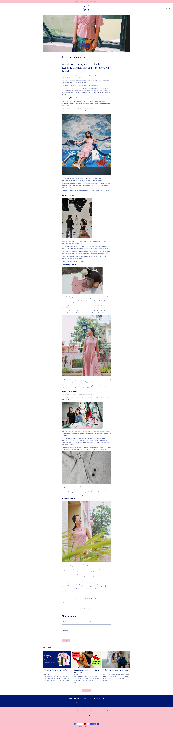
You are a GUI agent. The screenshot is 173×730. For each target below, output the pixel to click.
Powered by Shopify (90, 726)
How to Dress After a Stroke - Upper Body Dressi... (86, 671)
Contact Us (108, 710)
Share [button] (64, 602)
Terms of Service (100, 710)
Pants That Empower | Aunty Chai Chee (56, 671)
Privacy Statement (91, 710)
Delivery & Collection (71, 710)
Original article (78, 598)
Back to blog (87, 609)
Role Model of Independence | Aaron (116, 670)
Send (66, 640)
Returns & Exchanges (81, 710)
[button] (2, 8)
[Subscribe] (97, 702)
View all (86, 691)
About (64, 710)
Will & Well (84, 726)
